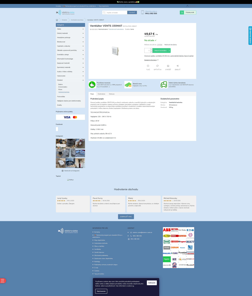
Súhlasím (151, 283)
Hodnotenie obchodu (126, 189)
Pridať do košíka (160, 51)
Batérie (60, 84)
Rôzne (60, 89)
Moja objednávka (104, 6)
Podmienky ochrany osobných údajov (106, 265)
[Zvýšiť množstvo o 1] (151, 49)
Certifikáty (97, 249)
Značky (59, 105)
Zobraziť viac (126, 217)
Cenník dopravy (99, 252)
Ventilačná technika (63, 92)
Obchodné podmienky (101, 255)
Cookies (96, 271)
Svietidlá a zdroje (63, 55)
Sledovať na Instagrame (71, 171)
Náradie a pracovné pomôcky (67, 50)
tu (133, 286)
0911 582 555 (137, 236)
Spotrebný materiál (63, 67)
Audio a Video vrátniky (64, 72)
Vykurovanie (61, 76)
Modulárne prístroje (63, 38)
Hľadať (132, 12)
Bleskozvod (61, 42)
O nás (96, 268)
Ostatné (60, 80)
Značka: (129, 29)
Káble (59, 29)
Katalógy (97, 262)
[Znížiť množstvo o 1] (151, 52)
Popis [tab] (92, 94)
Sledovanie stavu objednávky (103, 258)
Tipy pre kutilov (99, 274)
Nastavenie (101, 291)
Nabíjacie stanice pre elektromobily (69, 101)
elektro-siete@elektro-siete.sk (142, 232)
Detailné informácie (150, 60)
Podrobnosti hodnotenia (116, 29)
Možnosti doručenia (171, 45)
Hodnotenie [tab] (101, 94)
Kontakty (58, 6)
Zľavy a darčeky (99, 246)
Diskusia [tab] (111, 94)
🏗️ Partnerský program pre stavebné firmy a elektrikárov (79, 6)
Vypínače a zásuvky (63, 46)
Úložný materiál (62, 33)
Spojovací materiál (63, 63)
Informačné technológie (65, 59)
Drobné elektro (62, 87)
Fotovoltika (61, 97)
